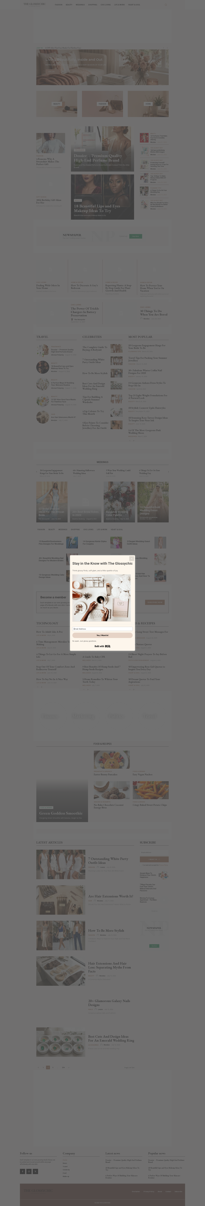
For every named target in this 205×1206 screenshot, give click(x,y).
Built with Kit (102, 646)
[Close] (131, 558)
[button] (102, 598)
